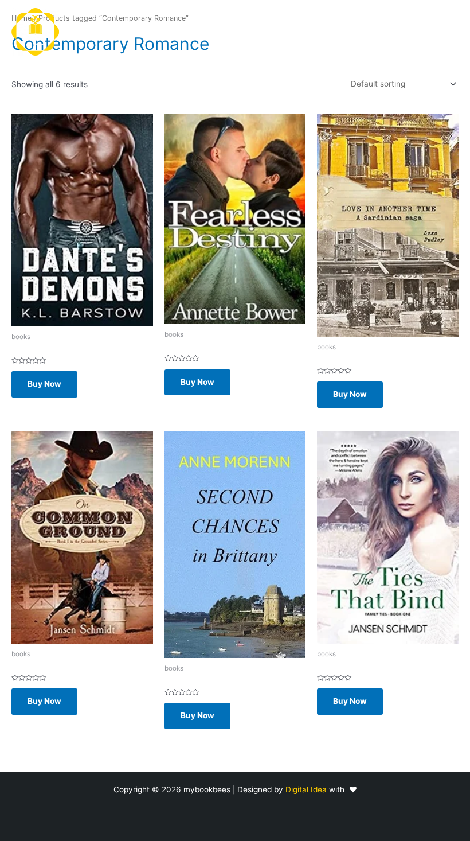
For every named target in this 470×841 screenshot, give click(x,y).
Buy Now (44, 383)
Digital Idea (307, 789)
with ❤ (343, 789)
